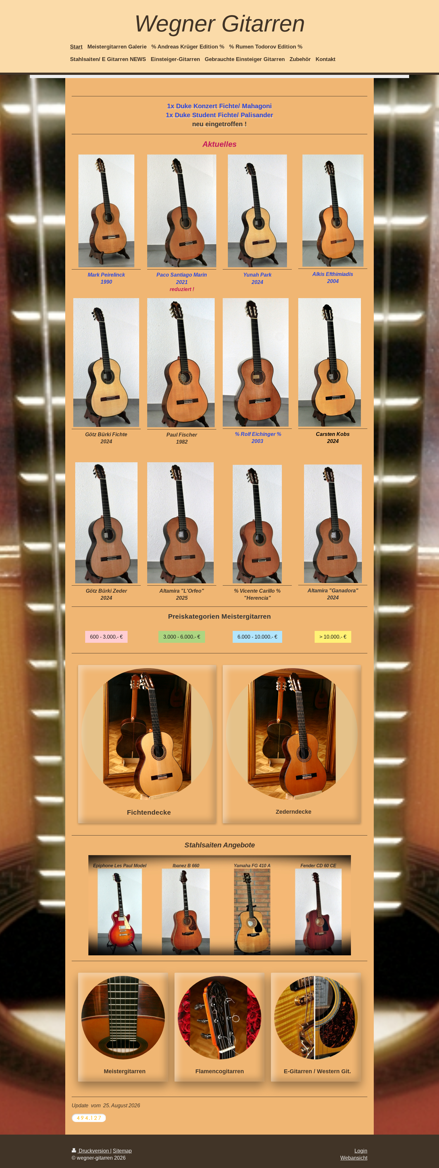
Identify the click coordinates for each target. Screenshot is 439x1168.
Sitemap (122, 1151)
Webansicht (353, 1158)
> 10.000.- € (332, 637)
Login (360, 1151)
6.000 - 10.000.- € (257, 637)
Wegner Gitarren (219, 23)
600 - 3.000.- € (106, 637)
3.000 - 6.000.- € (181, 637)
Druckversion (93, 1151)
